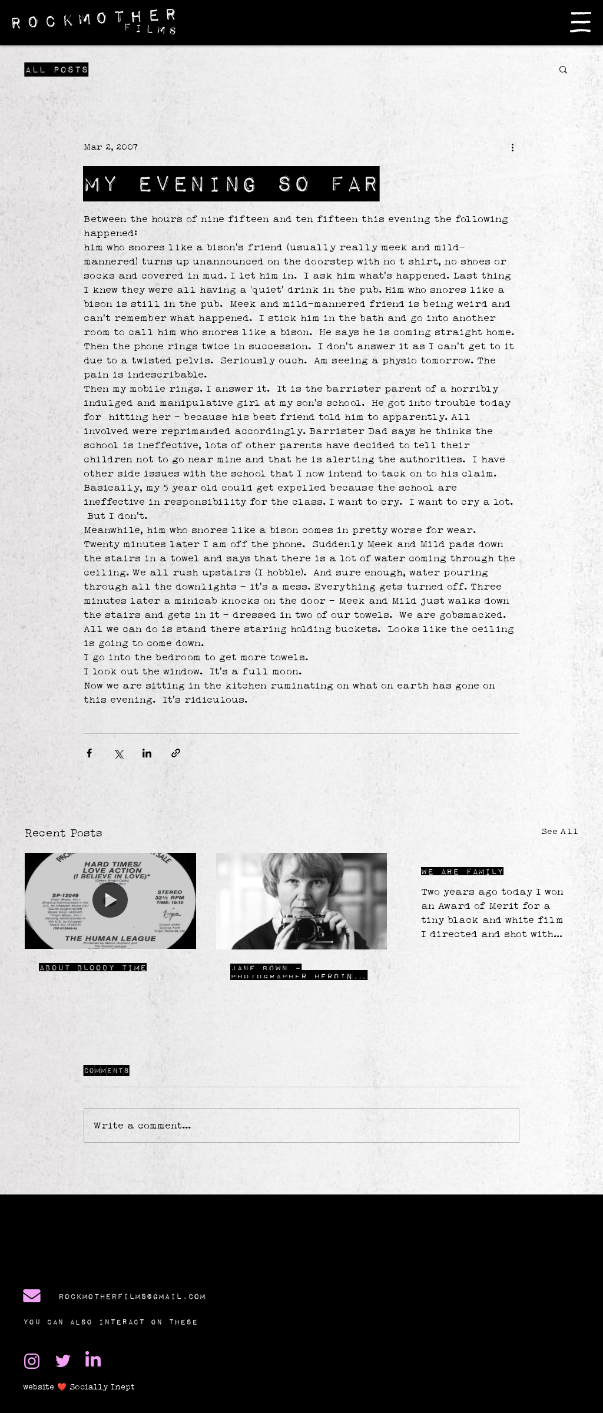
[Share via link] (175, 753)
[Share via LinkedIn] (147, 753)
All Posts (56, 69)
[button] (580, 22)
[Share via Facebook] (89, 753)
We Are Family (462, 871)
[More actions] (512, 147)
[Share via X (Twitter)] (118, 753)
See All (559, 831)
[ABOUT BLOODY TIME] (110, 901)
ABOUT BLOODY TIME (93, 967)
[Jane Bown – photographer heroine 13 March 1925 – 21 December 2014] (301, 901)
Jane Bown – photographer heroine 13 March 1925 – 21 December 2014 (294, 972)
